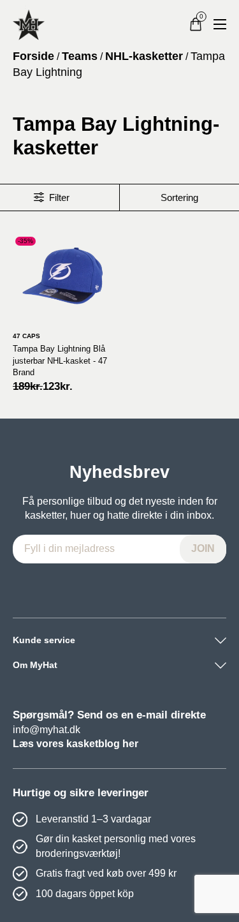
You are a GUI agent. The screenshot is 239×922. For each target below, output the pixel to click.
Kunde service (44, 640)
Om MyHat (35, 665)
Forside (33, 56)
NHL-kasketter (144, 56)
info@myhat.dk (46, 729)
